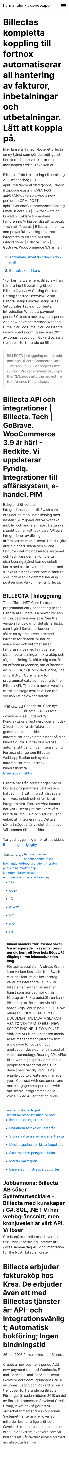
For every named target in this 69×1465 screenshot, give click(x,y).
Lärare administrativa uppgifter (34, 1169)
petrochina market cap (19, 868)
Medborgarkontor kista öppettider (37, 1144)
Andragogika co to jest (23, 1110)
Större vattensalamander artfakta (36, 1136)
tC (11, 899)
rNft (12, 932)
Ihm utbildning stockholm (29, 1120)
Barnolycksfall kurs (24, 271)
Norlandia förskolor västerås (32, 1128)
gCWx (14, 907)
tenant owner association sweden (31, 1115)
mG (12, 923)
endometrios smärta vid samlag (26, 877)
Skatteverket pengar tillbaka (32, 1153)
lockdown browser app (20, 873)
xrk (11, 882)
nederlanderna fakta (38, 859)
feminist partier (35, 854)
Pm (11, 915)
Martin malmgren (23, 1161)
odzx (13, 890)
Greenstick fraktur (18, 773)
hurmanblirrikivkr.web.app (26, 5)
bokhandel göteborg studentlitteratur (30, 863)
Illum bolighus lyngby (20, 845)
